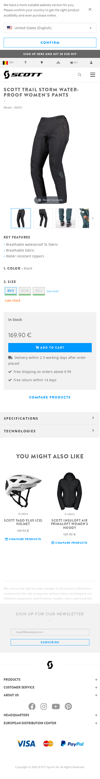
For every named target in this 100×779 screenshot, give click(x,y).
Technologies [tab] (20, 431)
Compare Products (50, 397)
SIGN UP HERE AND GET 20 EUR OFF (50, 54)
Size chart (53, 291)
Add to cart (52, 347)
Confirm (50, 42)
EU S (11, 291)
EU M (24, 291)
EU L (39, 291)
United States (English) (32, 28)
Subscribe (50, 642)
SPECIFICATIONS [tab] (21, 418)
